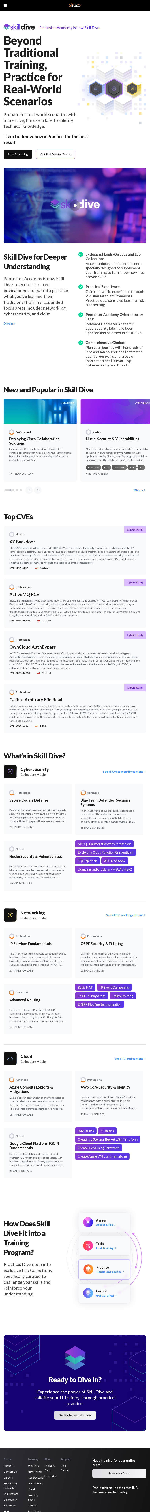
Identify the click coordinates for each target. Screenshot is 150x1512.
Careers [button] (8, 1477)
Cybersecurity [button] (36, 1477)
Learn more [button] (14, 1500)
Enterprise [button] (50, 1476)
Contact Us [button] (10, 1471)
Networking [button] (35, 1471)
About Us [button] (9, 1465)
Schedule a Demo (119, 1473)
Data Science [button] (35, 1483)
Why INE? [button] (33, 1465)
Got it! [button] (60, 1498)
